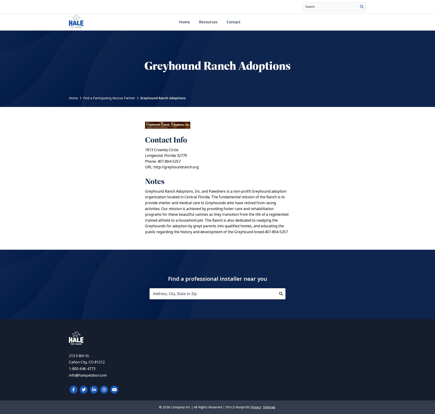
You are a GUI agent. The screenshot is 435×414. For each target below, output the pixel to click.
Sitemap (269, 407)
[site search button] (362, 7)
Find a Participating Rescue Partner (109, 98)
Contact (233, 22)
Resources (208, 22)
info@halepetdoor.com (88, 375)
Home (184, 22)
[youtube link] (114, 390)
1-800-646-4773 (82, 368)
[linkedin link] (94, 390)
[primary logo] (76, 27)
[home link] (76, 343)
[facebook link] (73, 390)
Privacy (256, 407)
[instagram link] (104, 390)
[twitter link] (84, 390)
